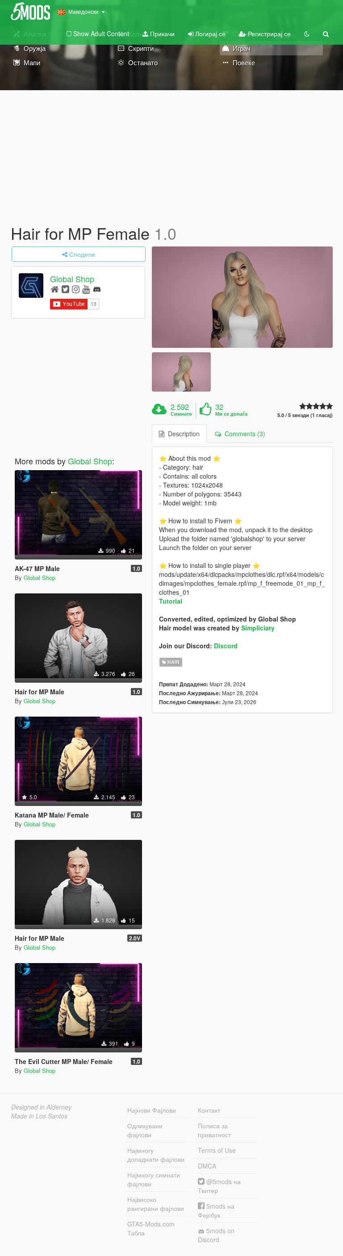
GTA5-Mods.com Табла (151, 1228)
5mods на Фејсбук (216, 1210)
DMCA (207, 1165)
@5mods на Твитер (219, 1186)
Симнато (181, 414)
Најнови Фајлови (151, 1110)
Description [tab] (182, 433)
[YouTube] (86, 288)
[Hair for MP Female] (242, 297)
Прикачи (161, 33)
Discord (226, 645)
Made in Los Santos (39, 1115)
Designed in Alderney (41, 1106)
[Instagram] (75, 288)
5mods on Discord (216, 1235)
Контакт (209, 1110)
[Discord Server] (97, 288)
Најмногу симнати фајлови (153, 1179)
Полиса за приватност (214, 1130)
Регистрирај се (268, 33)
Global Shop (72, 278)
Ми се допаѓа (231, 414)
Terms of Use (217, 1150)
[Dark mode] (306, 33)
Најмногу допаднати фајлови (155, 1155)
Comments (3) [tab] (243, 433)
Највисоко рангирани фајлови (155, 1204)
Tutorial (170, 601)
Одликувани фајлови (145, 1130)
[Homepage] (54, 288)
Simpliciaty (258, 627)
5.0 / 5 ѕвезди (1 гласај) (305, 415)
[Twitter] (65, 288)
